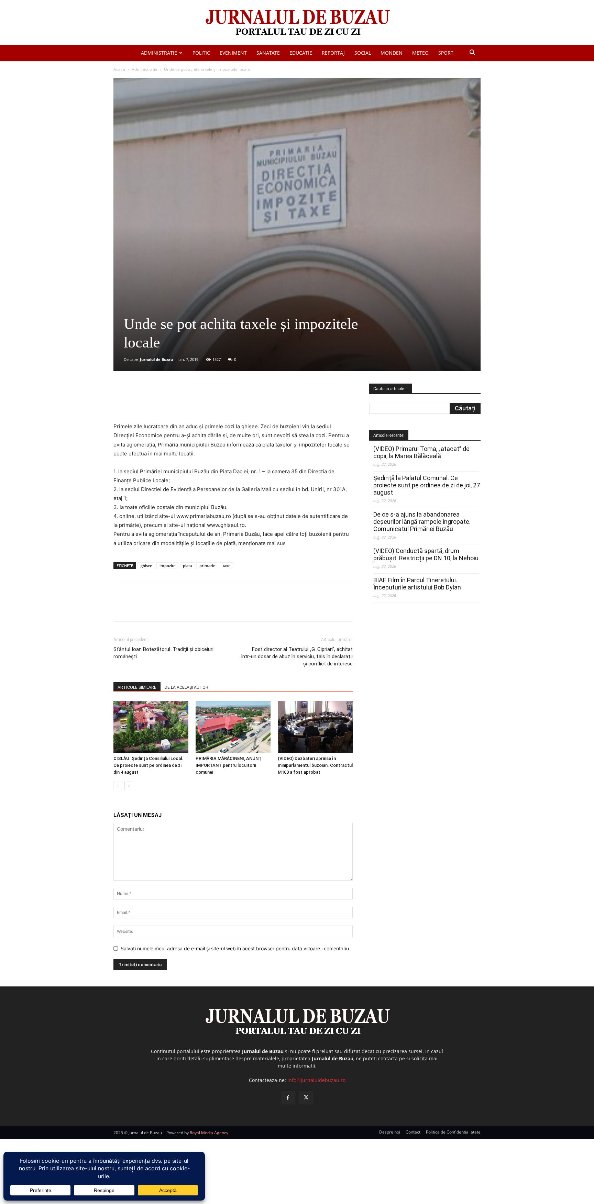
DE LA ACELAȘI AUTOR (186, 687)
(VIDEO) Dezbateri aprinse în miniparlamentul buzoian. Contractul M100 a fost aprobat (315, 765)
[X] (180, 402)
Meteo (420, 52)
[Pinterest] (196, 402)
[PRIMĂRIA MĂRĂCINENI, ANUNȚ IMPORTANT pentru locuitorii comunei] (233, 727)
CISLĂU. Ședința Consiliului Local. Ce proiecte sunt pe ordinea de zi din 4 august (148, 765)
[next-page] (128, 786)
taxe (226, 565)
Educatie (300, 52)
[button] (472, 53)
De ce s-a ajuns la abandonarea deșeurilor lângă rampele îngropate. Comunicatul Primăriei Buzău (422, 521)
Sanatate (268, 52)
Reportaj (333, 52)
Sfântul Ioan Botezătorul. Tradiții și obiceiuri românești (163, 653)
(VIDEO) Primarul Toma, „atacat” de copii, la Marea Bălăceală (421, 452)
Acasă (119, 69)
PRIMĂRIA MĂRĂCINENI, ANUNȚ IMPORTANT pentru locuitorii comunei (229, 765)
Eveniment (233, 52)
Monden (392, 52)
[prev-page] (117, 786)
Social (362, 52)
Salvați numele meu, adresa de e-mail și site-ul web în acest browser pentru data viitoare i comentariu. (235, 948)
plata (187, 565)
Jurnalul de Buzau (156, 359)
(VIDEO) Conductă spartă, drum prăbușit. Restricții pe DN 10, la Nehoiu (425, 554)
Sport (445, 52)
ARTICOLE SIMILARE (137, 687)
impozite (167, 565)
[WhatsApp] (212, 402)
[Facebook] (165, 402)
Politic (201, 52)
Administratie (159, 52)
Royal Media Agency (209, 1133)
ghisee (146, 565)
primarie (207, 565)
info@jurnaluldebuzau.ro (316, 1080)
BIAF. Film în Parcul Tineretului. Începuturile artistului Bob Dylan (417, 583)
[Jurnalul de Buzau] (297, 23)
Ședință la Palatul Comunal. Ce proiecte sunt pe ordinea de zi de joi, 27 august (426, 485)
